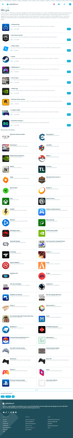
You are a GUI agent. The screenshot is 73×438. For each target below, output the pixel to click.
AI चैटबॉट (19, 0)
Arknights (14, 0)
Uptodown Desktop (7, 0)
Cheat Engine (58, 0)
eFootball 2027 (25, 0)
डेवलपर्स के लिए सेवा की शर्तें (52, 425)
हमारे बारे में (5, 419)
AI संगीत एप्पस (48, 0)
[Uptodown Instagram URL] (11, 412)
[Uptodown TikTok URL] (6, 412)
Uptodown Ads (28, 425)
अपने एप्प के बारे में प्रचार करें (30, 423)
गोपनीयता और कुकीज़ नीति (52, 421)
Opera (67, 0)
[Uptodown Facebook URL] (16, 412)
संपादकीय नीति (5, 423)
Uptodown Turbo (30, 427)
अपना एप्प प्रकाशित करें (29, 421)
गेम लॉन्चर (2, 396)
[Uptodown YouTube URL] (4, 412)
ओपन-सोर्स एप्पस (8, 396)
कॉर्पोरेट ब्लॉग (5, 429)
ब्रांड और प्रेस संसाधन (7, 427)
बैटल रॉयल (34, 0)
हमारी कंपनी (5, 421)
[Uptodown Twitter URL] (8, 412)
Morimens (42, 0)
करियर (4, 431)
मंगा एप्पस (63, 0)
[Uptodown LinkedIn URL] (13, 412)
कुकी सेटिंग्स (50, 423)
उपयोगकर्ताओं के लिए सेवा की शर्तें (53, 419)
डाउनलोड (69, 29)
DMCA (49, 427)
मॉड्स (13, 396)
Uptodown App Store (30, 419)
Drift (30, 0)
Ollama (52, 0)
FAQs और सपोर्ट (28, 429)
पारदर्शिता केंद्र (5, 425)
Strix (38, 0)
